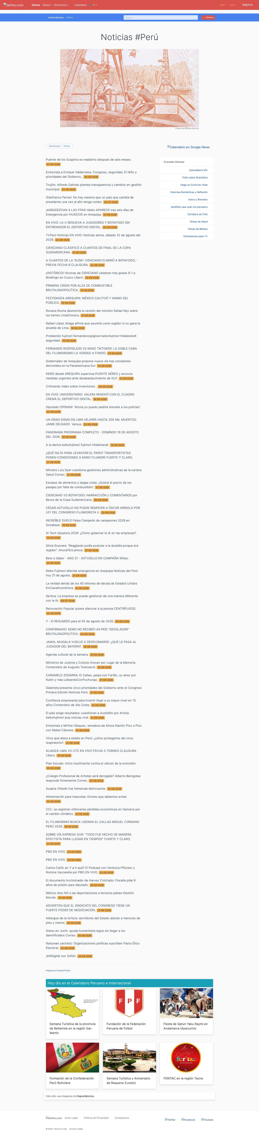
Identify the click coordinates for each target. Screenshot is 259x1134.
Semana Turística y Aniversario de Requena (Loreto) (128, 1081)
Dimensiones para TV (195, 236)
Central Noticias (56, 17)
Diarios (35, 4)
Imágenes (50, 970)
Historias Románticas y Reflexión (189, 192)
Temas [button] (46, 4)
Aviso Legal (71, 1117)
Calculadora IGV (198, 170)
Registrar (247, 4)
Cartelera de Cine (198, 214)
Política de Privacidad (96, 1117)
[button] (93, 5)
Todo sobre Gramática (195, 177)
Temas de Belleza (198, 228)
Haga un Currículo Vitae (194, 184)
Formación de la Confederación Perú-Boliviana (72, 1081)
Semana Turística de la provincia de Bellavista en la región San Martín (72, 1028)
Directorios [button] (60, 4)
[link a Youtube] (207, 1119)
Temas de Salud (199, 221)
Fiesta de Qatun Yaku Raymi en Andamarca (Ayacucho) (186, 1026)
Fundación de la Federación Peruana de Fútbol (126, 1026)
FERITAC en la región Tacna (183, 1078)
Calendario (80, 4)
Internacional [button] (54, 146)
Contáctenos (122, 1117)
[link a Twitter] (170, 1119)
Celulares (209, 17)
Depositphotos (85, 1096)
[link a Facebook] (188, 1119)
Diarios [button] (67, 146)
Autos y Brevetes (198, 199)
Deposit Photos (64, 970)
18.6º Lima (227, 4)
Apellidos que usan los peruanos (189, 206)
